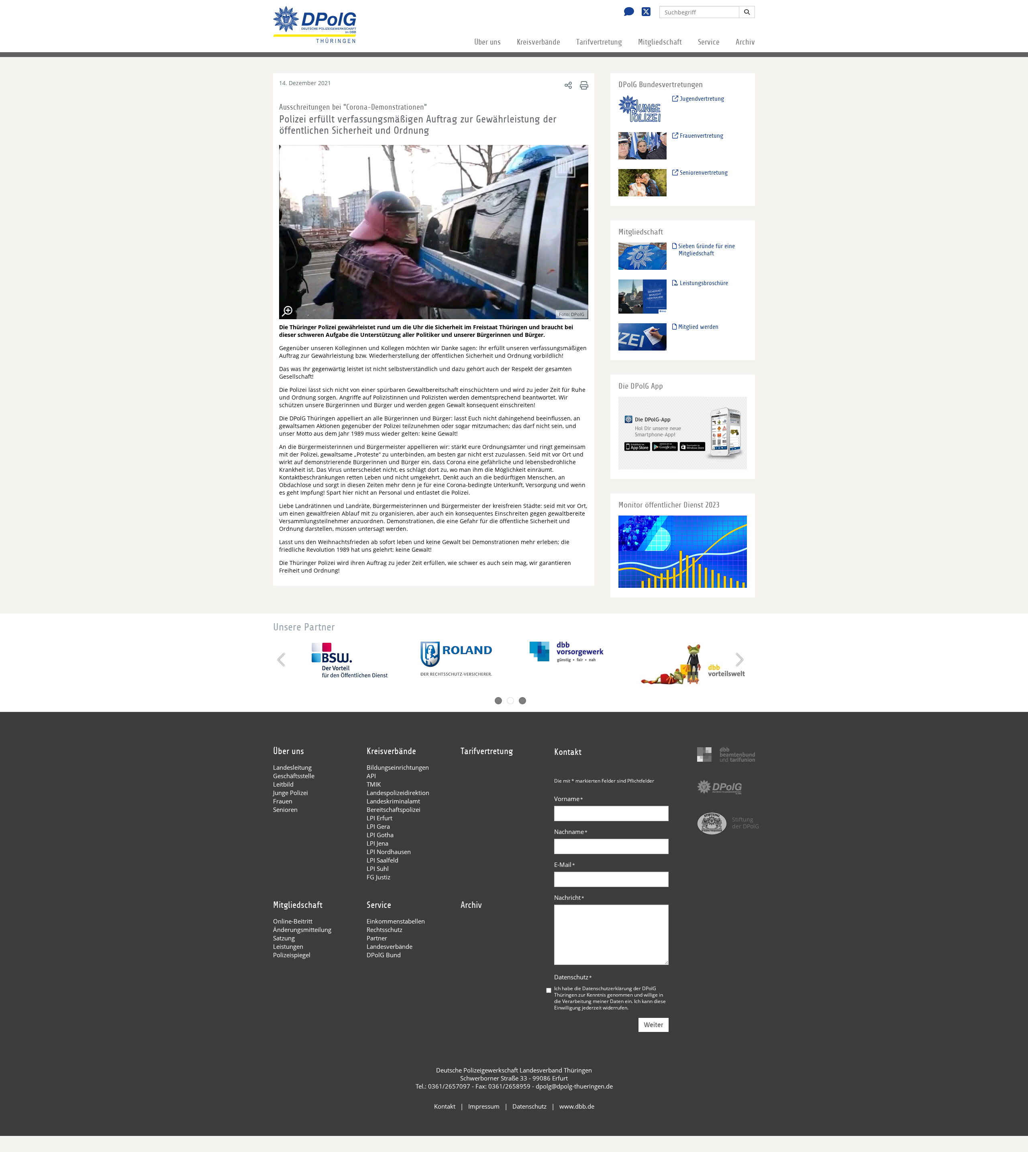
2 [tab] (510, 700)
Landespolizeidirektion (398, 793)
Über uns (487, 42)
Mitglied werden (697, 326)
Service (709, 42)
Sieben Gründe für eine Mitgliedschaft (706, 250)
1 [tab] (498, 700)
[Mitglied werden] (642, 337)
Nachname (570, 832)
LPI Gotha (380, 835)
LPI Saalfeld (382, 860)
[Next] (739, 660)
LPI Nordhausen (389, 852)
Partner (377, 938)
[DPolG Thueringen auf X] (643, 12)
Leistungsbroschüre (703, 283)
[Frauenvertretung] (642, 146)
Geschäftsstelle (293, 776)
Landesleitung (292, 767)
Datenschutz (573, 977)
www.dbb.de (576, 1106)
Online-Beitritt (292, 921)
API (371, 776)
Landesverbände (389, 946)
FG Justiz (378, 877)
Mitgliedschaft (660, 42)
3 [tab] (522, 700)
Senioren (285, 809)
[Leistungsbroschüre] (642, 296)
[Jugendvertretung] (642, 109)
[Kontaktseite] (627, 12)
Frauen (282, 801)
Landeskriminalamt (393, 801)
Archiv (745, 42)
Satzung (284, 938)
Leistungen (288, 946)
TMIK (374, 784)
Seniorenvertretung (703, 172)
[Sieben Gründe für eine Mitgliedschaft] (642, 256)
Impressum (484, 1106)
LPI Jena (377, 843)
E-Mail (564, 864)
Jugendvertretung (701, 98)
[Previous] (282, 660)
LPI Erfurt (379, 818)
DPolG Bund (384, 955)
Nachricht (569, 897)
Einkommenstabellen (396, 921)
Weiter (653, 1025)
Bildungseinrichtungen (398, 767)
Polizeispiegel (291, 955)
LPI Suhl (378, 869)
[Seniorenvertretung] (642, 182)
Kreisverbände (538, 42)
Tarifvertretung (599, 42)
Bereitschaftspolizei (393, 809)
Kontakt (444, 1106)
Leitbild (283, 784)
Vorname (568, 799)
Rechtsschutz (384, 930)
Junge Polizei (290, 793)
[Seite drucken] (582, 85)
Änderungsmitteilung (302, 930)
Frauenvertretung (700, 135)
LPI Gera (378, 826)
